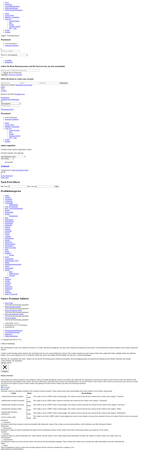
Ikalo (6, 249)
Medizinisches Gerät (11, 261)
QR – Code (13, 28)
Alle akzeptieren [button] (17, 361)
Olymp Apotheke (10, 318)
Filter (56, 186)
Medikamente (13, 205)
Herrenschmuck (10, 244)
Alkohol (7, 197)
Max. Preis (30, 186)
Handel (7, 240)
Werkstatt (8, 292)
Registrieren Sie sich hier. (24, 85)
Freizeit (7, 233)
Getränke (8, 236)
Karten (7, 251)
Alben (7, 195)
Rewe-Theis (9, 303)
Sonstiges (8, 283)
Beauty (7, 210)
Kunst (7, 257)
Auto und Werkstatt (11, 206)
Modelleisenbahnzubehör (13, 264)
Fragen (7, 30)
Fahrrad (7, 227)
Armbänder (8, 201)
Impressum (8, 4)
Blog (10, 23)
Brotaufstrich (9, 212)
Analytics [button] (4, 432)
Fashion (7, 229)
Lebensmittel (9, 259)
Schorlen (12, 275)
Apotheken (8, 199)
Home (7, 13)
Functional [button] (4, 420)
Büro (6, 218)
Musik (7, 266)
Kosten (11, 25)
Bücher (7, 214)
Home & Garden (10, 247)
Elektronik (8, 225)
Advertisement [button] (5, 437)
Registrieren (9, 62)
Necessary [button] (4, 385)
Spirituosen (8, 288)
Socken (11, 255)
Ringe (7, 277)
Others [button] (3, 443)
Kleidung (8, 253)
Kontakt (7, 32)
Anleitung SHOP (14, 26)
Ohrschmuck (9, 268)
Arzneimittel (9, 203)
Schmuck (8, 279)
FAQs (7, 2)
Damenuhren (9, 220)
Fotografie (8, 231)
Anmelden (8, 60)
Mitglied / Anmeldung (12, 17)
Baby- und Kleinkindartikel (14, 208)
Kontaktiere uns (19, 94)
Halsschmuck (9, 238)
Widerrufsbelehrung (11, 8)
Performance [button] (5, 426)
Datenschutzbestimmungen (14, 10)
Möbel (7, 262)
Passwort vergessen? (15, 75)
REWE (7, 270)
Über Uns (8, 19)
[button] (1, 49)
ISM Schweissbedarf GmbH (14, 314)
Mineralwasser (14, 274)
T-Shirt (7, 290)
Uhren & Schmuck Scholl (19, 170)
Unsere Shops (9, 15)
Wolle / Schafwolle (11, 294)
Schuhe (7, 281)
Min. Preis (4, 186)
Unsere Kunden (14, 21)
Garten (7, 234)
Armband (5, 166)
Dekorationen (9, 221)
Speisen (7, 285)
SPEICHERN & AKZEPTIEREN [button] (12, 449)
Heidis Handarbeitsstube (13, 307)
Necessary (6, 387)
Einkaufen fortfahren (11, 45)
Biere (11, 272)
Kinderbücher (13, 216)
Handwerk (8, 242)
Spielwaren (8, 287)
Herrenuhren (9, 246)
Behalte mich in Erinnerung (12, 73)
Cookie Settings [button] (6, 361)
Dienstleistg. (9, 223)
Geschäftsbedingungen (12, 6)
